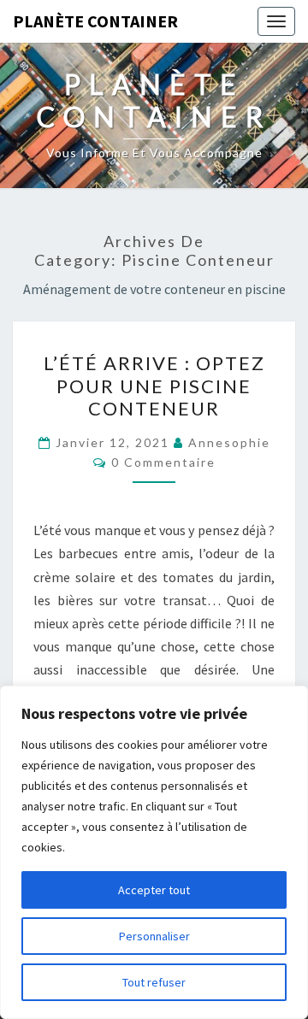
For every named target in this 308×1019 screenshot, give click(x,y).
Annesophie (229, 442)
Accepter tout (154, 890)
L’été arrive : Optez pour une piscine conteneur (154, 385)
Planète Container (95, 21)
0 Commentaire (163, 462)
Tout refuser (154, 982)
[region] (154, 852)
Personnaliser (154, 936)
